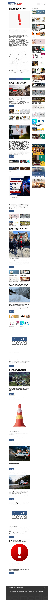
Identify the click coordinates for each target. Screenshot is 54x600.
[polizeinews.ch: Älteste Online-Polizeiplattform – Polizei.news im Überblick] (19, 515)
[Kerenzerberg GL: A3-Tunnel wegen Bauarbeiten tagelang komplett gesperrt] (19, 552)
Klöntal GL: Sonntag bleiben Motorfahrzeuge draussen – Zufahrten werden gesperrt (18, 473)
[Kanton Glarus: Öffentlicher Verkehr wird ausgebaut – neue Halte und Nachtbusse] (19, 90)
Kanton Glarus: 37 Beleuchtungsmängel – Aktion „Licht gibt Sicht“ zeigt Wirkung (18, 444)
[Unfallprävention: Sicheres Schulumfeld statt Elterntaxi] (19, 132)
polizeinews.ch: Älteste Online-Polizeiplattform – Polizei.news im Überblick (19, 503)
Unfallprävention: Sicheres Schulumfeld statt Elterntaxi (19, 124)
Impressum (11, 587)
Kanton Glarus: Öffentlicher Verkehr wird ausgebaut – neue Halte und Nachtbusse (18, 83)
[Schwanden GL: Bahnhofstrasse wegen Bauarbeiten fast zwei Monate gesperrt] (19, 379)
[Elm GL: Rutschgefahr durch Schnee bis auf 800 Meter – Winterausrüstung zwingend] (19, 294)
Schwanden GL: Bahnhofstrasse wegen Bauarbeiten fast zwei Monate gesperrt (17, 370)
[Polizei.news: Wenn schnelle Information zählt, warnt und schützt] (19, 341)
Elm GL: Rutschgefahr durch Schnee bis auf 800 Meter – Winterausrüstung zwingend (18, 285)
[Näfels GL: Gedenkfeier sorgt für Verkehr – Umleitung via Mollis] (19, 244)
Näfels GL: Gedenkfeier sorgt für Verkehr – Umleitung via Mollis (18, 229)
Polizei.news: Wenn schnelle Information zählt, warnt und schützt (19, 329)
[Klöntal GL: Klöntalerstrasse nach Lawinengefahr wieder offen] (19, 415)
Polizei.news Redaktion (16, 29)
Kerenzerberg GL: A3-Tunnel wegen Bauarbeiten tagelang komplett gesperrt (17, 541)
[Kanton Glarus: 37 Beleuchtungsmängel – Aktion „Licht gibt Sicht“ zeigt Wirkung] (19, 453)
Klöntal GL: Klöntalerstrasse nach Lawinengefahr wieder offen (16, 399)
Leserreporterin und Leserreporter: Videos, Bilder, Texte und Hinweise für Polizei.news (18, 174)
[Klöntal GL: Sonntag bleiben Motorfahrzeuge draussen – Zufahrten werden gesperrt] (19, 482)
